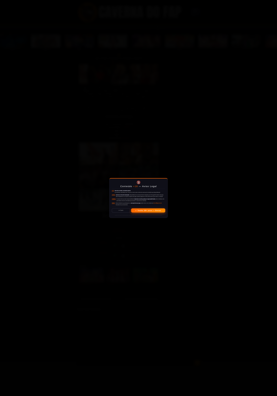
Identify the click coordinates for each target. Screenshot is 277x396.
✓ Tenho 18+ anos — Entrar (148, 210)
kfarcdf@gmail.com (157, 203)
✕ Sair (121, 210)
